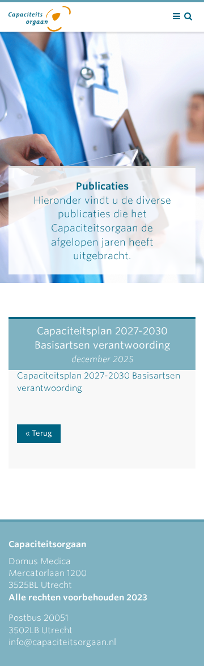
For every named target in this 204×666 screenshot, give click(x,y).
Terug (42, 433)
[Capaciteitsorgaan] (39, 16)
